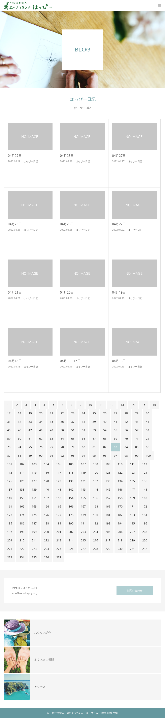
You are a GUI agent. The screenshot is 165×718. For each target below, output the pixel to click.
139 (34, 489)
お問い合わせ (134, 590)
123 (132, 472)
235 (34, 557)
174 (22, 515)
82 (104, 447)
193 (107, 523)
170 (120, 506)
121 (107, 472)
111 (132, 464)
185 (9, 523)
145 (107, 489)
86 (147, 447)
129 (58, 481)
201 (58, 532)
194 (120, 523)
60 (19, 439)
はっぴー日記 (31, 161)
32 (19, 422)
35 (51, 422)
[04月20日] (82, 273)
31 (8, 422)
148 (144, 489)
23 (72, 413)
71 (136, 439)
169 (107, 506)
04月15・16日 (70, 361)
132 (95, 481)
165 (58, 506)
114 (22, 472)
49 (51, 430)
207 (132, 532)
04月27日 (119, 155)
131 (83, 481)
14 (133, 405)
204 (95, 532)
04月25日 (67, 224)
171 (132, 506)
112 (144, 464)
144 (95, 489)
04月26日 (15, 224)
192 (95, 523)
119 (83, 472)
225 (58, 549)
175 (34, 515)
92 (62, 455)
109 (107, 464)
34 (40, 422)
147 (132, 489)
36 (62, 422)
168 (95, 506)
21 (51, 413)
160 (144, 498)
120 (95, 472)
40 (104, 422)
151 (34, 498)
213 (58, 540)
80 (83, 447)
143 (83, 489)
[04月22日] (134, 205)
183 (132, 515)
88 (19, 455)
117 (58, 472)
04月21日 (15, 292)
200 (46, 532)
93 (72, 455)
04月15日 (119, 361)
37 (72, 422)
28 (126, 413)
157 (107, 498)
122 (120, 472)
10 (90, 405)
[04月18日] (30, 342)
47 (30, 430)
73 (8, 447)
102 (22, 464)
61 (30, 439)
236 (46, 557)
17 (8, 413)
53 (94, 430)
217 (107, 540)
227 (83, 549)
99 (136, 455)
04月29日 (15, 155)
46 (19, 430)
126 (22, 481)
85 (136, 447)
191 (83, 523)
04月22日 (119, 224)
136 (144, 481)
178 (71, 515)
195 (132, 523)
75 (30, 447)
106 (71, 464)
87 (8, 455)
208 (144, 532)
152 (46, 498)
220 (144, 540)
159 (132, 498)
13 (122, 405)
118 (71, 472)
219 (132, 540)
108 (95, 464)
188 (46, 523)
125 (9, 481)
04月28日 (67, 155)
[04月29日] (30, 136)
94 (83, 455)
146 (120, 489)
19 (30, 413)
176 (46, 515)
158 (120, 498)
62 (40, 439)
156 (95, 498)
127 (34, 481)
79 (72, 447)
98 (126, 455)
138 (22, 489)
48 (40, 430)
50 (62, 430)
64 (62, 439)
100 (148, 455)
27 (115, 413)
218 (120, 540)
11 (101, 405)
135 (132, 481)
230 (120, 549)
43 (136, 422)
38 (83, 422)
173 (9, 515)
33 (30, 422)
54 (104, 430)
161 (9, 506)
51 (72, 430)
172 (144, 506)
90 (40, 455)
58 (147, 430)
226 (71, 549)
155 (83, 498)
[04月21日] (30, 273)
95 (94, 455)
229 (107, 549)
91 (51, 455)
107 (83, 464)
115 (34, 472)
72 (147, 439)
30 (147, 413)
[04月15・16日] (82, 342)
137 (9, 489)
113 (9, 472)
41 (115, 422)
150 (22, 498)
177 (58, 515)
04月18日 (15, 361)
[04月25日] (82, 205)
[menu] (159, 5)
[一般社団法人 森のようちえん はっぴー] (28, 6)
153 (58, 498)
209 (9, 540)
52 (83, 430)
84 (126, 447)
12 (111, 405)
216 (95, 540)
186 (22, 523)
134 (120, 481)
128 (46, 481)
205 (107, 532)
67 (94, 439)
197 (9, 532)
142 (71, 489)
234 (22, 557)
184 (144, 515)
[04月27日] (134, 136)
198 (22, 532)
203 (83, 532)
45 (8, 430)
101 (9, 464)
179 (83, 515)
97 (115, 455)
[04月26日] (30, 205)
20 (40, 413)
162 (22, 506)
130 (71, 481)
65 (72, 439)
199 (34, 532)
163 (34, 506)
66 (83, 439)
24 (83, 413)
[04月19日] (134, 273)
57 (136, 430)
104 (46, 464)
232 (144, 549)
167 (83, 506)
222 (22, 549)
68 (104, 439)
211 (34, 540)
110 (120, 464)
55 (115, 430)
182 (120, 515)
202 (71, 532)
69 (115, 439)
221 (9, 549)
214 (71, 540)
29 (136, 413)
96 (104, 455)
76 (40, 447)
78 (62, 447)
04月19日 (119, 292)
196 (144, 523)
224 (46, 549)
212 (46, 540)
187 (34, 523)
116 (46, 472)
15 (143, 405)
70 (126, 439)
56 (126, 430)
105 (58, 464)
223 (34, 549)
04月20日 (67, 292)
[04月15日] (134, 342)
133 (107, 481)
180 (95, 515)
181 (107, 515)
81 (94, 447)
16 (154, 405)
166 (71, 506)
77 (51, 447)
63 (51, 439)
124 (144, 472)
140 (46, 489)
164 (46, 506)
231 (132, 549)
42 (126, 422)
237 (58, 557)
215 (83, 540)
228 (95, 549)
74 (19, 447)
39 (94, 422)
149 (9, 498)
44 (147, 422)
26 (104, 413)
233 (9, 557)
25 (94, 413)
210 (22, 540)
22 (62, 413)
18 (19, 413)
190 (71, 523)
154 (71, 498)
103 (34, 464)
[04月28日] (82, 136)
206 (120, 532)
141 (58, 489)
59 (8, 439)
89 (30, 455)
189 (58, 523)
